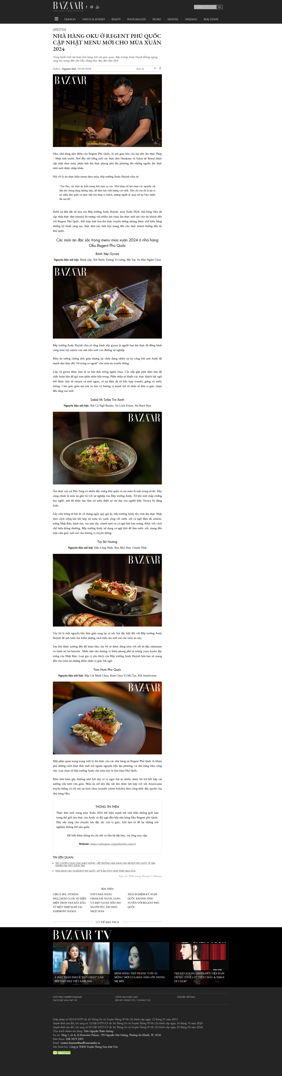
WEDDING (191, 19)
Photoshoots (136, 19)
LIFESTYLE (173, 19)
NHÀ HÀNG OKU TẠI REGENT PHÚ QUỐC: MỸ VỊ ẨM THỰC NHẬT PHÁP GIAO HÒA (95, 870)
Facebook (86, 7)
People (157, 19)
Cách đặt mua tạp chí (65, 1000)
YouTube (97, 7)
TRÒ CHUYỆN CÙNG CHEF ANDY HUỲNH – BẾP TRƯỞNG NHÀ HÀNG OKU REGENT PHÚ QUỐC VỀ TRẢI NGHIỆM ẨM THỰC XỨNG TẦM (105, 864)
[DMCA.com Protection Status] (62, 1052)
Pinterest (155, 68)
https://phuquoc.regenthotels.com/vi (113, 844)
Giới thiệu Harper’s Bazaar (67, 996)
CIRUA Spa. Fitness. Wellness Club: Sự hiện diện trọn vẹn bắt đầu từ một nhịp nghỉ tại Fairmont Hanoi (69, 903)
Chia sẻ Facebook (160, 69)
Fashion (70, 19)
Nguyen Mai (69, 68)
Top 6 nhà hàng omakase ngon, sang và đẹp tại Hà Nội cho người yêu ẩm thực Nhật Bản (105, 903)
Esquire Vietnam (186, 996)
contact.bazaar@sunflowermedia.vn (80, 1042)
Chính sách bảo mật (126, 996)
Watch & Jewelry (93, 19)
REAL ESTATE (211, 19)
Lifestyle (59, 29)
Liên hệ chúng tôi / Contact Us (132, 1000)
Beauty (116, 19)
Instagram (92, 7)
